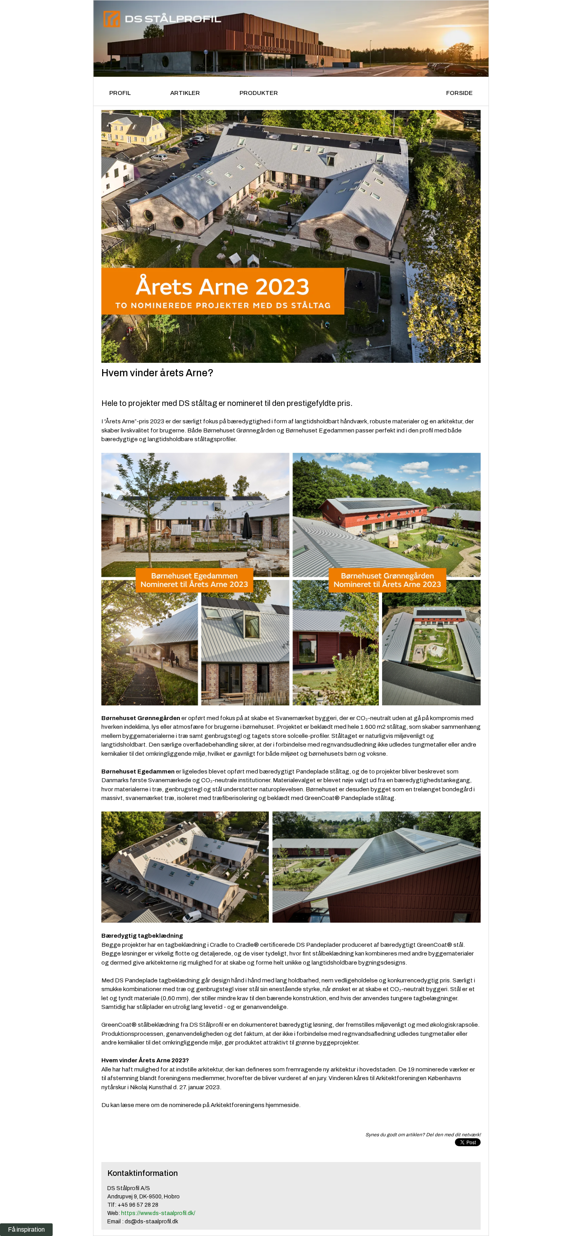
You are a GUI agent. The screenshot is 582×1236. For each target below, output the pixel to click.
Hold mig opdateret (164, 951)
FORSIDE (459, 93)
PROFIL (120, 93)
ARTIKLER (185, 93)
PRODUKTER (259, 93)
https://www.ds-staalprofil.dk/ (158, 1213)
